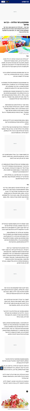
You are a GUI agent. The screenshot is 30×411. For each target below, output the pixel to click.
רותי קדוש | (26, 34)
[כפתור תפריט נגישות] (1, 368)
